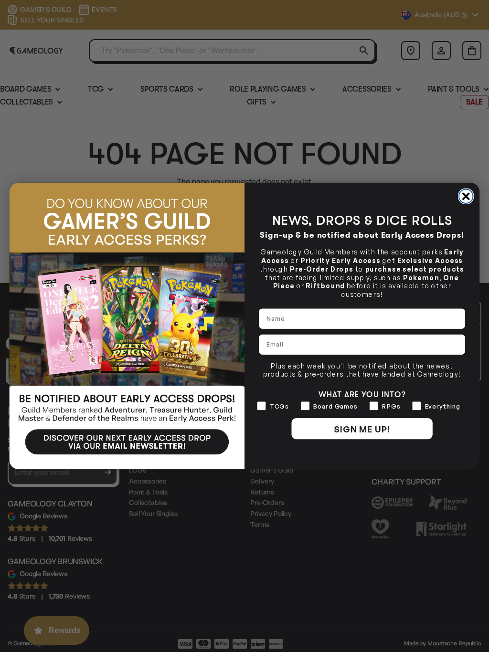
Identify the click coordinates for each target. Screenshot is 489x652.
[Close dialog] (466, 196)
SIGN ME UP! (362, 428)
